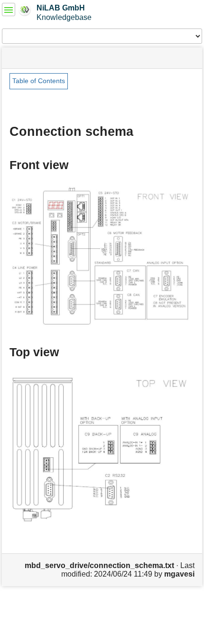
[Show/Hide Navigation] (8, 9)
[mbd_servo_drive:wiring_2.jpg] (102, 256)
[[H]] (25, 9)
